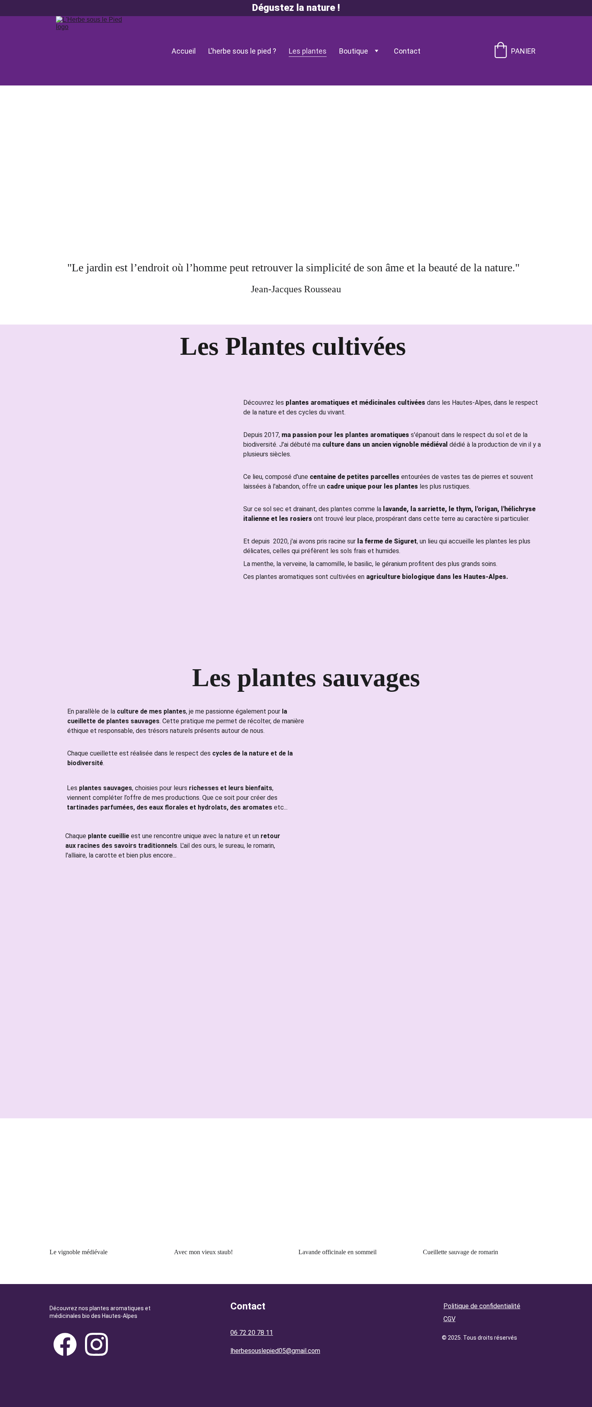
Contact (407, 51)
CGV (449, 1319)
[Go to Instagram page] (96, 1344)
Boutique (353, 51)
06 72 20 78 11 (251, 1332)
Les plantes (308, 51)
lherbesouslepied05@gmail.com (275, 1351)
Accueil (184, 51)
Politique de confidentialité (481, 1306)
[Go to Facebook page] (65, 1344)
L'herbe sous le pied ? (242, 51)
